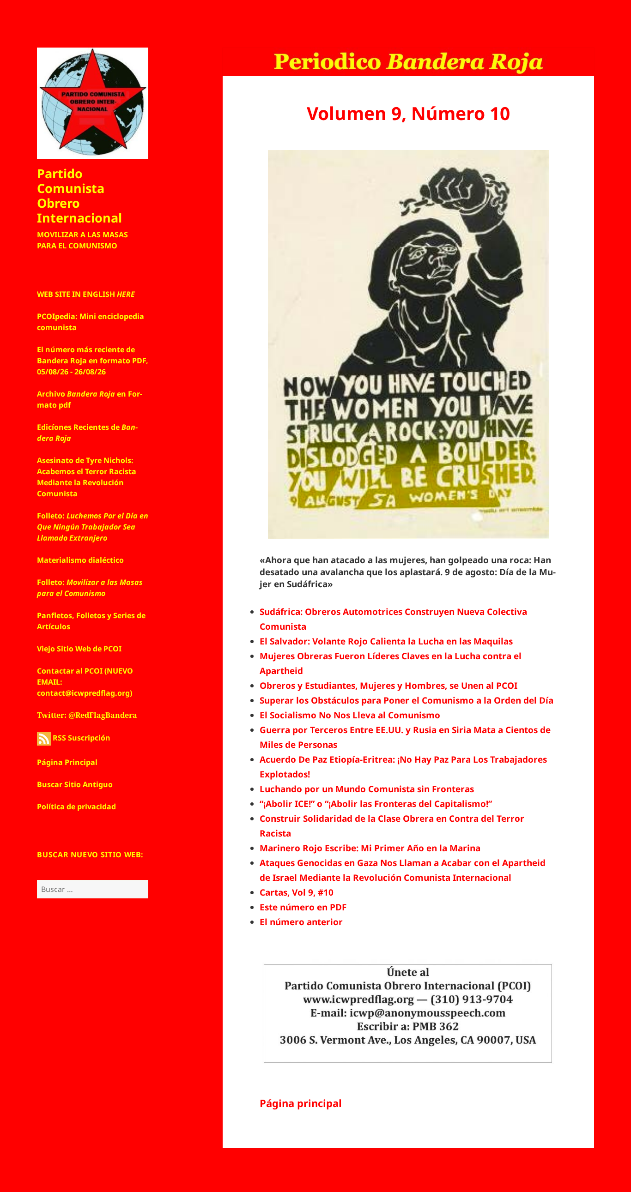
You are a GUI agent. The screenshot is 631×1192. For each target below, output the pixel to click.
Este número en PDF (303, 907)
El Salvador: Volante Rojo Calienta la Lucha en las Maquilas (386, 641)
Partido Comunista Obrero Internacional (79, 195)
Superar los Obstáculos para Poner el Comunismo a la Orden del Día (406, 700)
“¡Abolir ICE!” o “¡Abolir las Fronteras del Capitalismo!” (376, 804)
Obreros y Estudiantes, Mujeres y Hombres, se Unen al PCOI (388, 686)
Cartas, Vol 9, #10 (297, 892)
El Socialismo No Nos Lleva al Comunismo (350, 715)
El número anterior (301, 922)
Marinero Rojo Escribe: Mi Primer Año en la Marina (370, 848)
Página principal (301, 1103)
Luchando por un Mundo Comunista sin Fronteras (367, 789)
